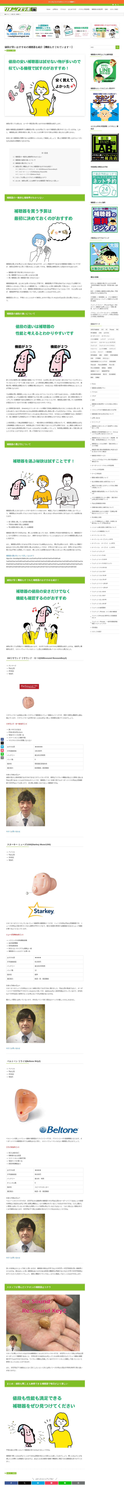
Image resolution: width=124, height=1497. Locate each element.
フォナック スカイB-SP (99, 575)
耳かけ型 (111, 364)
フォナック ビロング (98, 551)
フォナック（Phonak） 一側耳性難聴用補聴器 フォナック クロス (104, 622)
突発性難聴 (112, 361)
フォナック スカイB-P (98, 571)
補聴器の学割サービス (98, 455)
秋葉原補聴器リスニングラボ (99, 361)
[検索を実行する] (117, 47)
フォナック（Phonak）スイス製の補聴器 (104, 611)
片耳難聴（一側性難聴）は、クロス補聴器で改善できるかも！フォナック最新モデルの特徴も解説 (104, 299)
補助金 (104, 368)
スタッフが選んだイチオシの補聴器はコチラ (31, 177)
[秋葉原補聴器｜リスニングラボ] (21, 9)
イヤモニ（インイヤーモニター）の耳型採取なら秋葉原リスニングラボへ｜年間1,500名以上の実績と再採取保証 (104, 314)
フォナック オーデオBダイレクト (102, 563)
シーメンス (111, 339)
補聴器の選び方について (24, 163)
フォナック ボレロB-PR (99, 599)
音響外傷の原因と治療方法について (103, 507)
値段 (100, 355)
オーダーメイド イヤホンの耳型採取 (103, 465)
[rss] (115, 5)
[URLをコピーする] (78, 1483)
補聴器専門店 (105, 371)
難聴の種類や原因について (100, 477)
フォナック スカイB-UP (99, 579)
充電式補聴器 (114, 355)
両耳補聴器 (94, 355)
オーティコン (105, 336)
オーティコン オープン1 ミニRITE (103, 543)
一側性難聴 (108, 352)
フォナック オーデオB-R (99, 559)
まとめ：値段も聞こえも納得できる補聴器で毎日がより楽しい (37, 181)
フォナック (94, 345)
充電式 (106, 355)
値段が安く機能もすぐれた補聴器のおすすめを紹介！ (34, 166)
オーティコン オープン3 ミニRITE (102, 539)
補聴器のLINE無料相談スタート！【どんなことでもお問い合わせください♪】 (105, 433)
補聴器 (110, 368)
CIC (102, 329)
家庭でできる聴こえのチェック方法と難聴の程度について (105, 486)
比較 (92, 358)
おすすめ (106, 333)
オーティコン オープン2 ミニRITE (103, 547)
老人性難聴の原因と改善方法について (103, 481)
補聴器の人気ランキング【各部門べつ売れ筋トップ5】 (105, 427)
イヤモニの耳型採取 (98, 469)
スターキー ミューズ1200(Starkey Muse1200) (33, 172)
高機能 (97, 377)
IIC (106, 329)
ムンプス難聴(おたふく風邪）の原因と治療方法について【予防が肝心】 (104, 522)
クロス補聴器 (94, 339)
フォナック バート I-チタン (107, 345)
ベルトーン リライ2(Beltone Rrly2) (29, 174)
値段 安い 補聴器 (11, 50)
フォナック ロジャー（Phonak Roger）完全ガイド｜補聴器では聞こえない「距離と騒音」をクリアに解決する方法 (104, 306)
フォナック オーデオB (98, 555)
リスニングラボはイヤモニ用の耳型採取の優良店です (105, 460)
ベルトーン (94, 348)
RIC (117, 329)
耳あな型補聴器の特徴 (98, 503)
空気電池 (94, 627)
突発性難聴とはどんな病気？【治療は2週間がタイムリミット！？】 (104, 512)
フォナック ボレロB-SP (99, 603)
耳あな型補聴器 (102, 364)
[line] (113, 5)
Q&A (93, 400)
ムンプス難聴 (103, 348)
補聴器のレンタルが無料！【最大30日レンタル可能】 (105, 444)
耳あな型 (93, 364)
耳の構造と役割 (96, 517)
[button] (11, 1483)
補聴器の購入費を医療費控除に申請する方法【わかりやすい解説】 (105, 450)
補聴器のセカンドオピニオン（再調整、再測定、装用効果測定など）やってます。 (105, 439)
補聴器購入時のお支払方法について (103, 414)
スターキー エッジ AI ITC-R (107, 342)
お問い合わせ (96, 418)
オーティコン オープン (99, 535)
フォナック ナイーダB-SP (100, 583)
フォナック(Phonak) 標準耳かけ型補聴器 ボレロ (104, 616)
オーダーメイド (95, 336)
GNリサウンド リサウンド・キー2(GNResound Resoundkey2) (38, 169)
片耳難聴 (98, 358)
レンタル (93, 352)
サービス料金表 (96, 473)
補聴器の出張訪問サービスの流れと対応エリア (105, 405)
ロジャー (100, 352)
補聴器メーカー (95, 371)
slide (100, 333)
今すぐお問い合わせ (13, 831)
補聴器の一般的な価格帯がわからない (29, 157)
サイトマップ (96, 422)
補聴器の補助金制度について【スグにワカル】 (105, 492)
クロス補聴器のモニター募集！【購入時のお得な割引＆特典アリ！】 (105, 498)
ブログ (94, 396)
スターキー (94, 342)
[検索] (118, 5)
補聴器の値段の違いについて (26, 160)
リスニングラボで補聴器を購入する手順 (104, 410)
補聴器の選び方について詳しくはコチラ (20, 556)
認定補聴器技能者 (96, 374)
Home (94, 384)
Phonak (112, 329)
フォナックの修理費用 (98, 607)
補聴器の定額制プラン (98, 388)
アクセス (94, 392)
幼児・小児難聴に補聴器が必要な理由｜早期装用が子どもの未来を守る (104, 292)
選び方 (105, 374)
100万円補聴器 (95, 329)
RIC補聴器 (94, 333)
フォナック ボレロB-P (98, 595)
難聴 (92, 377)
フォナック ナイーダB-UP (100, 587)
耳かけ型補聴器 (95, 368)
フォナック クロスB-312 (99, 567)
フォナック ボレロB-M (99, 591)
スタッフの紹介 (96, 631)
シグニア (103, 339)
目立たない (106, 358)
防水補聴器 (112, 374)
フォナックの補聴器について (101, 531)
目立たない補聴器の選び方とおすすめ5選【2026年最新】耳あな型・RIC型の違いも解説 (104, 285)
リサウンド (112, 348)
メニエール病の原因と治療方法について (104, 527)
